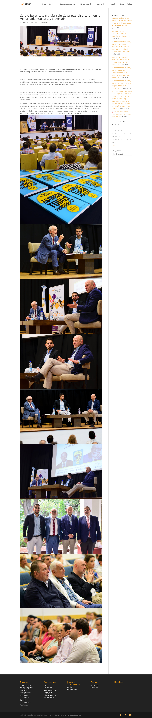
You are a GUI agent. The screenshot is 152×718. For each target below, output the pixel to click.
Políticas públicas (50, 695)
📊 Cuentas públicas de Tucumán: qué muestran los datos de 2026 (121, 114)
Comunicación (100, 4)
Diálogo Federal (85, 4)
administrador (28, 22)
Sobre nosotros (25, 685)
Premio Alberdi (49, 697)
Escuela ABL (48, 688)
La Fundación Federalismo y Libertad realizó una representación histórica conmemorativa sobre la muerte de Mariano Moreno (121, 46)
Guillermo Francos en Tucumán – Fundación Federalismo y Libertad (119, 33)
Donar (122, 4)
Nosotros (52, 4)
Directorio (23, 690)
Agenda (112, 4)
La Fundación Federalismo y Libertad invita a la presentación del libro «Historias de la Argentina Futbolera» (121, 73)
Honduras (94, 688)
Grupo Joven (48, 693)
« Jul (113, 145)
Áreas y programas (26, 688)
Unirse (129, 4)
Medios (69, 687)
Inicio (44, 4)
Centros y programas (67, 4)
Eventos (47, 22)
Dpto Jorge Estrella (50, 690)
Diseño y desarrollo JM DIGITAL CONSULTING (64, 715)
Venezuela (94, 685)
